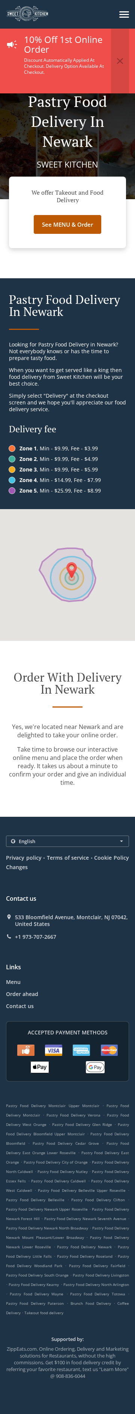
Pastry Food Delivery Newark (84, 1246)
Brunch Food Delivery (91, 1303)
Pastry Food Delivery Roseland (85, 1256)
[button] (124, 14)
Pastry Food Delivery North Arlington (96, 1284)
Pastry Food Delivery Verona (73, 1115)
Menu (13, 981)
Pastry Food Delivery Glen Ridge (82, 1124)
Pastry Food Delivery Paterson (35, 1303)
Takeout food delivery (43, 1312)
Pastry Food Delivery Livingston (101, 1275)
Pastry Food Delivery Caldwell (58, 1181)
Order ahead (22, 994)
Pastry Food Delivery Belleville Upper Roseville (82, 1190)
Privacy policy (24, 857)
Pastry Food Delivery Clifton (98, 1199)
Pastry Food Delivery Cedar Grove (66, 1143)
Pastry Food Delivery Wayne (36, 1294)
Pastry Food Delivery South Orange (37, 1275)
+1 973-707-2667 (35, 937)
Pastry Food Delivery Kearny (34, 1284)
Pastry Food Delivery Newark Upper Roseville (47, 1209)
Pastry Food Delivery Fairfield (97, 1265)
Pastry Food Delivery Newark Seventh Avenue (85, 1218)
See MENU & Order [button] (67, 224)
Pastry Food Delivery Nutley (63, 1171)
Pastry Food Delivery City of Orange (56, 1162)
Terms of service (68, 857)
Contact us (20, 1006)
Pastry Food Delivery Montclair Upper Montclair (52, 1105)
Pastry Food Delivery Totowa (97, 1294)
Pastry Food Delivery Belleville (35, 1199)
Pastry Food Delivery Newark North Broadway (47, 1228)
